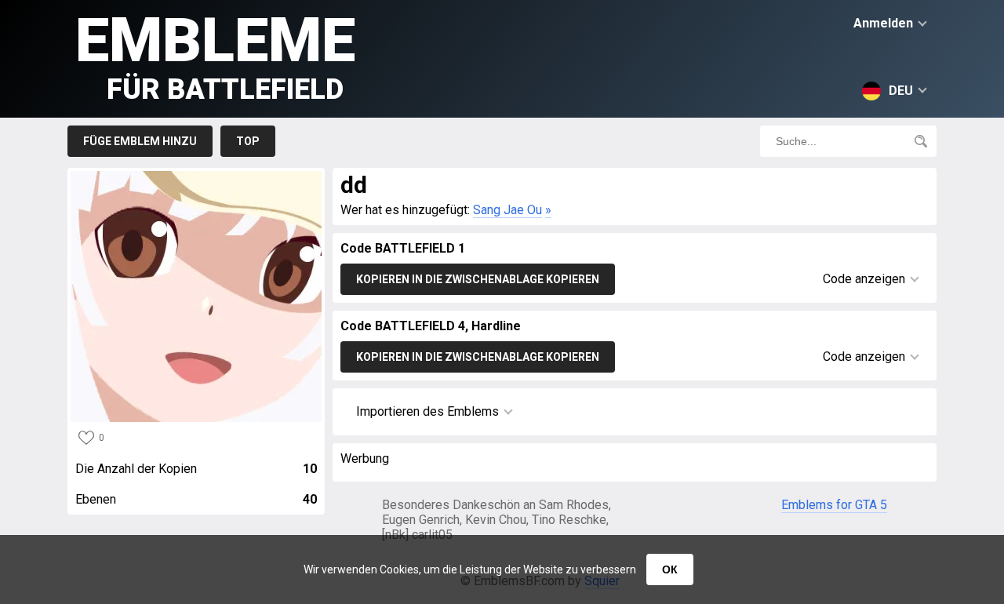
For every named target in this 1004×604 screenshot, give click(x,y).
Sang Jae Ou (507, 209)
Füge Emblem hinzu (140, 141)
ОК (670, 569)
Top (248, 141)
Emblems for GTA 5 (834, 504)
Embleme (215, 55)
